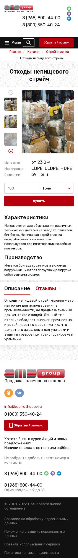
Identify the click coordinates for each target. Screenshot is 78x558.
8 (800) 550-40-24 (41, 24)
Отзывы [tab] (46, 288)
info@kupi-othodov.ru (23, 406)
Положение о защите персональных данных (34, 533)
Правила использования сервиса (32, 544)
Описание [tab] (17, 288)
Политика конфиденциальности (31, 553)
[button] (10, 92)
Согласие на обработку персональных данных (36, 521)
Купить (39, 201)
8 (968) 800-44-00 (41, 17)
